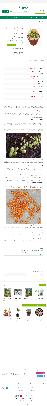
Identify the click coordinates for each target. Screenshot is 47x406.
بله (13, 48)
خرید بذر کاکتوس (6, 107)
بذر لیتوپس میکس (39, 318)
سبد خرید (33, 387)
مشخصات (42, 60)
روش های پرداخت (21, 390)
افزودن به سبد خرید (11, 45)
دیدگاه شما (41, 254)
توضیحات (36, 60)
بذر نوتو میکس (5, 28)
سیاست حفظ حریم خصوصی (30, 398)
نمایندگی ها (43, 386)
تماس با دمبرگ (22, 0)
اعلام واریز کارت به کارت (17, 398)
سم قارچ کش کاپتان (18, 298)
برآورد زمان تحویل (43, 387)
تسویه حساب (7, 0)
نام (42, 262)
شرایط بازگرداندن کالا (20, 387)
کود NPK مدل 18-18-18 (7, 298)
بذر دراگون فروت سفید (7, 318)
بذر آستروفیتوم (29, 318)
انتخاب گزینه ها (41, 292)
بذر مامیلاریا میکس (4, 28)
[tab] (42, 60)
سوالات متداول (21, 386)
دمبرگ (43, 21)
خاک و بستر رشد (18, 129)
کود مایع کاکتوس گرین (39, 298)
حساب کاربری (12, 0)
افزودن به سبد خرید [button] (20, 292)
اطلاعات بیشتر (31, 292)
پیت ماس (41, 130)
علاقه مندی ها (17, 0)
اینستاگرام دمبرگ (39, 373)
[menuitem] (39, 17)
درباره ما (3, 0)
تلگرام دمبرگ (40, 376)
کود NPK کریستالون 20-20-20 (28, 298)
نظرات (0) (29, 60)
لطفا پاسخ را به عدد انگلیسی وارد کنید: (37, 271)
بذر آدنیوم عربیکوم (18, 318)
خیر (10, 48)
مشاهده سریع (38, 292)
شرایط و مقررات (23, 398)
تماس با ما (32, 390)
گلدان (27, 128)
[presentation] (4, 285)
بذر (39, 21)
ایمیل (42, 267)
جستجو (11, 11)
